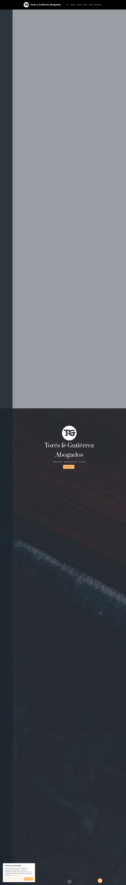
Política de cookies (16, 875)
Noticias (85, 4)
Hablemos (69, 466)
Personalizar (9, 879)
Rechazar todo (18, 879)
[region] (19, 872)
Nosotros (79, 4)
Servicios (73, 4)
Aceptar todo (29, 879)
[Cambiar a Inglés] (99, 5)
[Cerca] (33, 864)
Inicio (67, 4)
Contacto (91, 4)
